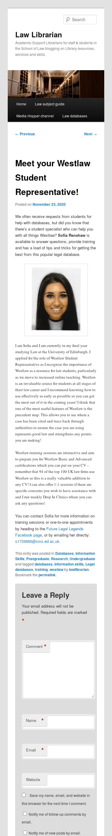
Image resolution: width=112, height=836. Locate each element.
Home (21, 103)
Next (90, 133)
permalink (47, 574)
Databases (64, 553)
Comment (36, 646)
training (41, 569)
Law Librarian (38, 34)
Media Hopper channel (35, 115)
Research (59, 558)
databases (44, 564)
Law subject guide (50, 103)
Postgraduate (37, 558)
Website (33, 779)
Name (35, 720)
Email (35, 750)
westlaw (56, 569)
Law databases (74, 115)
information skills (69, 564)
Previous (25, 133)
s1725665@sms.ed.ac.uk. (38, 541)
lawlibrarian (79, 569)
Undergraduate (82, 558)
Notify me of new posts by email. (55, 832)
